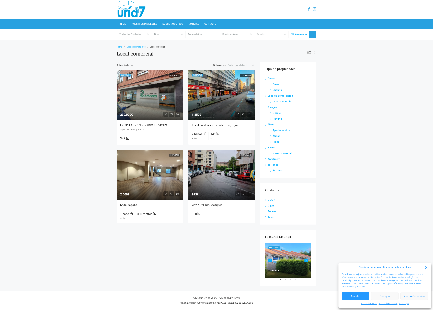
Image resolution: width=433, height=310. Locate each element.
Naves (271, 147)
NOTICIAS (193, 24)
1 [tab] (282, 280)
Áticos (276, 136)
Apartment (274, 159)
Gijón (271, 205)
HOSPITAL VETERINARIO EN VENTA (143, 125)
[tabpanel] (288, 260)
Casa (276, 84)
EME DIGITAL (233, 298)
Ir (313, 34)
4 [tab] (297, 280)
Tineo (271, 217)
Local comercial (282, 101)
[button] (426, 267)
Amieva (272, 211)
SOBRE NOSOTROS (172, 24)
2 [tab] (287, 280)
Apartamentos (281, 130)
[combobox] (134, 34)
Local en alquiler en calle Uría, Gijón (215, 125)
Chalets (277, 90)
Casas (271, 78)
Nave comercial (282, 153)
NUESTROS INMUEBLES (144, 24)
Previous (270, 260)
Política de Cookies (369, 303)
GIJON (271, 199)
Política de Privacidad (388, 303)
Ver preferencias (414, 296)
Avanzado (300, 34)
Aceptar (355, 296)
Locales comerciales (136, 47)
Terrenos (273, 164)
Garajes (272, 107)
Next (306, 260)
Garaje (277, 113)
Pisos (271, 124)
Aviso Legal (404, 303)
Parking (277, 118)
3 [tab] (292, 280)
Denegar (385, 296)
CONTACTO (210, 24)
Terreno (277, 170)
